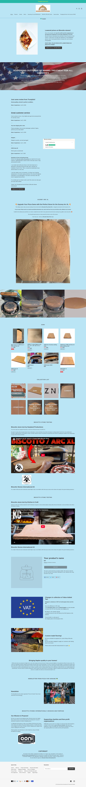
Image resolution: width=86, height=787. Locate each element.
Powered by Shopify (72, 784)
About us (17, 767)
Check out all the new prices (53, 47)
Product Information (24, 767)
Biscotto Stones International (23, 159)
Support (29, 772)
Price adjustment (14, 772)
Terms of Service (22, 772)
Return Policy (13, 769)
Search (12, 767)
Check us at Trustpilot (18, 189)
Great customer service (20, 113)
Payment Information (34, 767)
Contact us (20, 770)
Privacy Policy (14, 770)
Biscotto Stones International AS (63, 784)
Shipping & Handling (22, 769)
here (21, 695)
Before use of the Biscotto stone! (30, 770)
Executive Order (40, 75)
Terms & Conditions (31, 769)
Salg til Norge (34, 772)
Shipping (45, 562)
